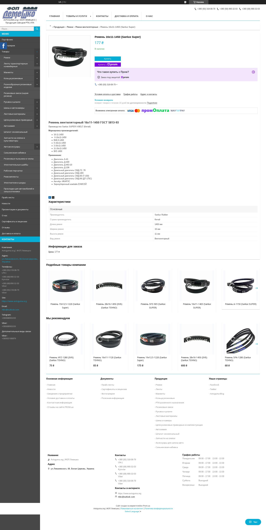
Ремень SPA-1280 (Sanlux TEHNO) (238, 359)
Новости (6, 203)
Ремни (7, 57)
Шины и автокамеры (14, 107)
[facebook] (49, 198)
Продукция (59, 27)
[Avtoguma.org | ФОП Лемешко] (20, 13)
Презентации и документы (15, 209)
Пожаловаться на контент (132, 509)
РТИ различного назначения (170, 402)
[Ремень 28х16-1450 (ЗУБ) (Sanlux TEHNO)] (109, 285)
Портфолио (7, 39)
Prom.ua (146, 506)
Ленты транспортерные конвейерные (16, 65)
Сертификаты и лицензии (14, 221)
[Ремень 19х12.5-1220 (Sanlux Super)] (65, 285)
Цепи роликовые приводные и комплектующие (179, 425)
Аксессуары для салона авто (170, 442)
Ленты (159, 389)
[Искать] (37, 28)
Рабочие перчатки (13, 170)
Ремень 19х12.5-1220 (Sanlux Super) (152, 359)
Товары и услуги (76, 16)
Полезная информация (113, 398)
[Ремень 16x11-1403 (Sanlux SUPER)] (196, 285)
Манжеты (8, 72)
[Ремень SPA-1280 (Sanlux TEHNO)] (240, 339)
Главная (54, 16)
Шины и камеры (164, 420)
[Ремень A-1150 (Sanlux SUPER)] (240, 285)
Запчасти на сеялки (165, 438)
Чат (255, 522)
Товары (5, 51)
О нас (4, 215)
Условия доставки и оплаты (61, 398)
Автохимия (9, 125)
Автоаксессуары (12, 146)
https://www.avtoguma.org (14, 301)
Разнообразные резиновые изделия (18, 85)
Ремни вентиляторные (86, 27)
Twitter (213, 389)
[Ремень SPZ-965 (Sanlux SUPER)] (153, 285)
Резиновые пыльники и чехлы (19, 158)
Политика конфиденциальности (159, 509)
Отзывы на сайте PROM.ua (60, 407)
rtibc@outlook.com (10, 309)
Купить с (102, 64)
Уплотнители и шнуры (15, 182)
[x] (53, 198)
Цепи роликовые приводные (18, 119)
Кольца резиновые (13, 78)
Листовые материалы (14, 113)
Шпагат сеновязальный (15, 131)
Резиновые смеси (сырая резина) (16, 94)
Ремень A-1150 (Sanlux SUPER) (240, 304)
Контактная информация (59, 402)
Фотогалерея (8, 45)
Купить (107, 58)
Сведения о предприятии (59, 393)
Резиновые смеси (164, 407)
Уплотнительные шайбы (16, 164)
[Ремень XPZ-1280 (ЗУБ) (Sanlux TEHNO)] (65, 339)
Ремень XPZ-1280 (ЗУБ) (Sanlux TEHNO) (61, 359)
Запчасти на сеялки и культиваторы (14, 139)
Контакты (102, 16)
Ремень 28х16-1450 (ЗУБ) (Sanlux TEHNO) (194, 359)
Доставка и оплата (11, 233)
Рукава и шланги (12, 101)
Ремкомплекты (11, 176)
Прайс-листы (8, 197)
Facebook (214, 384)
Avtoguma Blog (217, 393)
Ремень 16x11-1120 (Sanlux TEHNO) (107, 359)
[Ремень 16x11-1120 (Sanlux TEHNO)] (109, 339)
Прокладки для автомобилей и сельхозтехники (19, 190)
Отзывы (6, 227)
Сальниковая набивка (15, 152)
